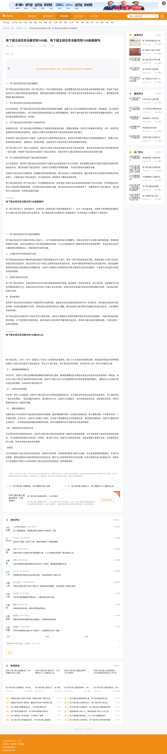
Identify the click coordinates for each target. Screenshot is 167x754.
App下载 (94, 16)
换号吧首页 (48, 16)
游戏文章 (19, 28)
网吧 (65, 22)
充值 (30, 22)
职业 (102, 22)
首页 (12, 28)
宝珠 (87, 22)
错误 (35, 22)
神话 (40, 22)
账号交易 (79, 16)
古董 (55, 22)
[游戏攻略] (8, 16)
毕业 (97, 22)
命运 (107, 22)
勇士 (50, 22)
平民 (77, 22)
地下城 (14, 22)
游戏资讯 (6, 744)
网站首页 (32, 16)
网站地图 (21, 744)
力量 (82, 22)
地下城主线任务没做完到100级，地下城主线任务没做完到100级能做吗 (53, 28)
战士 (92, 22)
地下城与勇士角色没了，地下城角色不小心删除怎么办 (92, 486)
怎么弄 (71, 22)
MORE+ (117, 520)
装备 (45, 22)
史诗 (20, 22)
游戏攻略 (64, 16)
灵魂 (25, 22)
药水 (112, 22)
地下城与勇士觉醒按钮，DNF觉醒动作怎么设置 (31, 486)
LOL (26, 28)
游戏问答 (13, 744)
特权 (60, 22)
